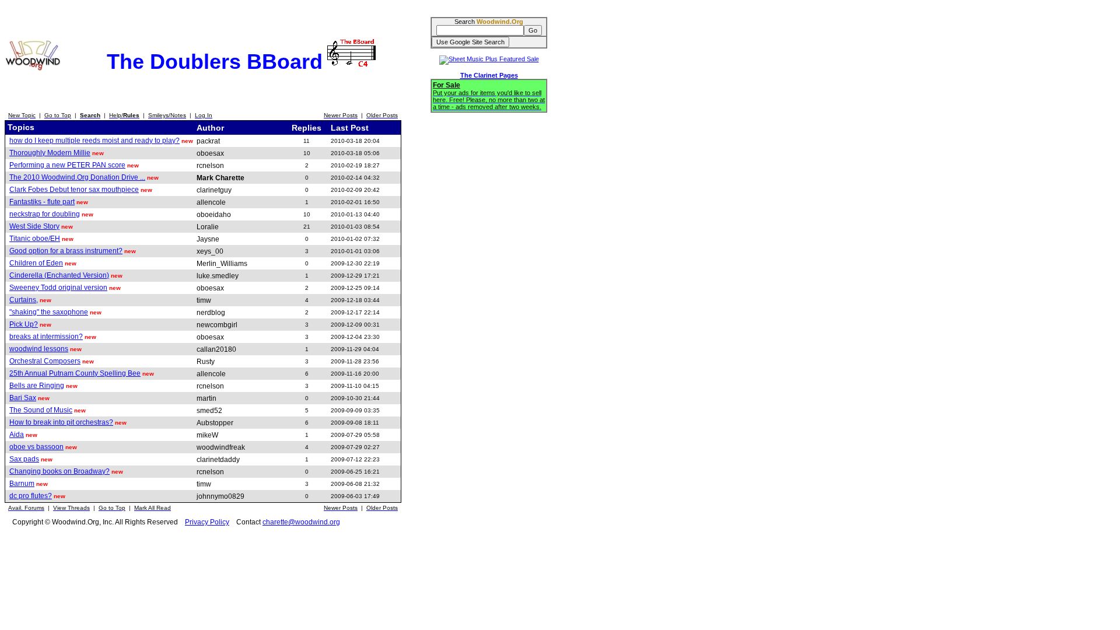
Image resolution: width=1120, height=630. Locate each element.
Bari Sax (22, 398)
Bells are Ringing (36, 386)
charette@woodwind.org (301, 522)
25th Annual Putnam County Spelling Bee (75, 373)
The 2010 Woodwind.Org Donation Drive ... (77, 177)
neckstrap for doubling (44, 214)
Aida (16, 434)
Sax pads (24, 459)
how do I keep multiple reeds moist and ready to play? (94, 140)
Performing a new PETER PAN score (67, 165)
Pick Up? (23, 324)
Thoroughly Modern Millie (49, 153)
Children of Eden (36, 263)
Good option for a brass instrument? (66, 251)
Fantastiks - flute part (42, 202)
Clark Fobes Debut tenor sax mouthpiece (74, 190)
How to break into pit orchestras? (61, 422)
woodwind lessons (38, 349)
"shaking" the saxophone (48, 312)
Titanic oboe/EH (34, 239)
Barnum (21, 484)
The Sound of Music (40, 410)
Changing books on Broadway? (59, 471)
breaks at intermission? (46, 336)
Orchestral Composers (44, 361)
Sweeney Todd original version (58, 288)
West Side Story (34, 226)
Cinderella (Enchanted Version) (59, 275)
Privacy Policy (207, 522)
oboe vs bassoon (36, 447)
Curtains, (23, 300)
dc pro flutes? (30, 496)
